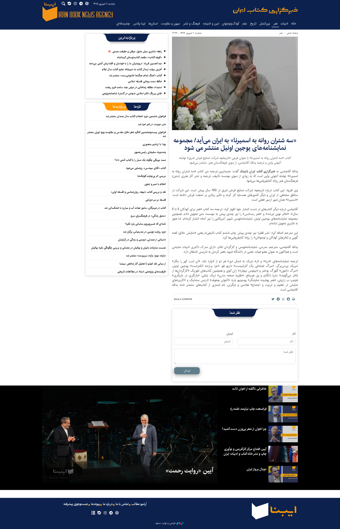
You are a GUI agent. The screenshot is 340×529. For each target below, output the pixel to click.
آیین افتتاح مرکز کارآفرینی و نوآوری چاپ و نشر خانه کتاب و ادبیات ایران (245, 451)
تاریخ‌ (253, 23)
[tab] (137, 107)
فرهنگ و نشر (191, 23)
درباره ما (108, 504)
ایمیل (229, 333)
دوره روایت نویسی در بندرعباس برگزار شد (144, 232)
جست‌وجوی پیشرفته (76, 504)
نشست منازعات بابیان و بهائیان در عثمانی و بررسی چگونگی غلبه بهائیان (128, 248)
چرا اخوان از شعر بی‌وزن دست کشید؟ (244, 429)
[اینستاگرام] (105, 513)
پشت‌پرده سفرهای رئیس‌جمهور (150, 152)
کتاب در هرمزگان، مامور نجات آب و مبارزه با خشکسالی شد (135, 208)
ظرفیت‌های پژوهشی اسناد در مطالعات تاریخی (141, 271)
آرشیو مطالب (139, 504)
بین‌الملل (265, 23)
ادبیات (284, 23)
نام (294, 333)
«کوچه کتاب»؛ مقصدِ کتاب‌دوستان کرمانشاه (139, 57)
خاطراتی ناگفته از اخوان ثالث (249, 388)
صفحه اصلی (292, 33)
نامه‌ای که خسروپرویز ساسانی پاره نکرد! (145, 224)
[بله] (99, 513)
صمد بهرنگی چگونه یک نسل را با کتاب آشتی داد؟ (140, 160)
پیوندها (95, 504)
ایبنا (265, 11)
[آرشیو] (93, 513)
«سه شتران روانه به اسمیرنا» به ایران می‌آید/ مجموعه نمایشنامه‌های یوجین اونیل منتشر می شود (235, 144)
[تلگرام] (111, 513)
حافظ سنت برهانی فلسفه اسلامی (145, 81)
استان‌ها (153, 23)
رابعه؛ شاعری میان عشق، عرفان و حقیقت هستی (137, 51)
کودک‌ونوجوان (230, 23)
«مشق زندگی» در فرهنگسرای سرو (148, 216)
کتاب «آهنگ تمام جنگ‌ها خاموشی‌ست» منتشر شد (135, 75)
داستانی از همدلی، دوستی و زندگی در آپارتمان (142, 239)
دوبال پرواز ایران (256, 469)
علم (244, 23)
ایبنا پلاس (139, 23)
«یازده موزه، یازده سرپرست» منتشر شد (146, 255)
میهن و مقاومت (170, 23)
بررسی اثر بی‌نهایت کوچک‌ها (152, 176)
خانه (293, 23)
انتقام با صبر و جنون (155, 184)
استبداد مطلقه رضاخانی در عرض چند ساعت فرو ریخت (133, 87)
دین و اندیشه (211, 23)
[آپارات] (117, 513)
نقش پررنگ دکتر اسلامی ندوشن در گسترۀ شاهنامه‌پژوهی (132, 93)
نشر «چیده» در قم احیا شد (152, 124)
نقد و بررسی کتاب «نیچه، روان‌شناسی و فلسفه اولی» (138, 192)
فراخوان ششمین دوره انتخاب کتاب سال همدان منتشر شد (136, 116)
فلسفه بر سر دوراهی (155, 200)
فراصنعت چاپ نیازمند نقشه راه (248, 409)
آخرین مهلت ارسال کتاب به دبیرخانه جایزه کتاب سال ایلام (132, 69)
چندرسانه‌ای (123, 23)
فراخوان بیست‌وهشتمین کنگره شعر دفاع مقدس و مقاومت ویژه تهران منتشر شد (127, 134)
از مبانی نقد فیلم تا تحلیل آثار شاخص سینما (143, 264)
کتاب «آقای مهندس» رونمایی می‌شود (146, 168)
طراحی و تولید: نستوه (165, 523)
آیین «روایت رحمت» (189, 471)
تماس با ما (122, 504)
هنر (275, 23)
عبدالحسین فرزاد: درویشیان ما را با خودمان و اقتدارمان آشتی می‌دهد (125, 63)
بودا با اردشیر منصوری (154, 144)
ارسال (187, 370)
